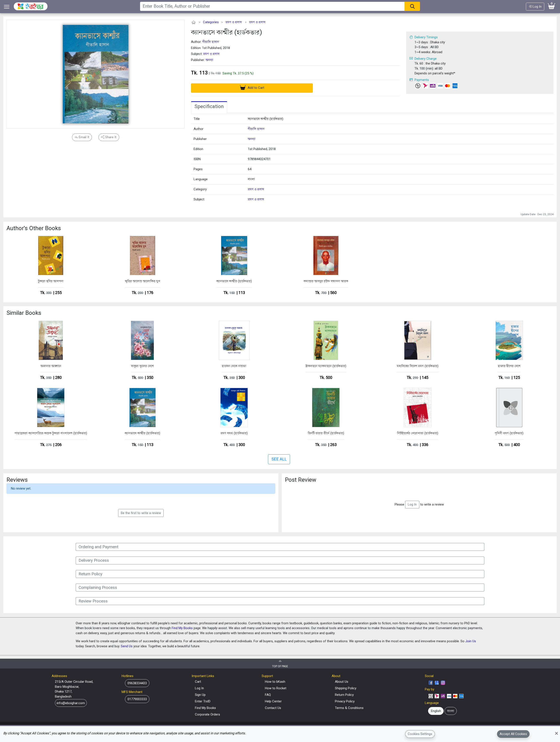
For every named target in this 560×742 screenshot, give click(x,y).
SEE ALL (279, 459)
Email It (83, 137)
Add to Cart (255, 88)
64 (249, 169)
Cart (198, 682)
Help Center (273, 701)
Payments (422, 80)
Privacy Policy (345, 701)
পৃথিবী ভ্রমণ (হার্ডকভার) (509, 433)
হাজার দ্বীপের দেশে (509, 366)
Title (197, 119)
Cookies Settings (420, 734)
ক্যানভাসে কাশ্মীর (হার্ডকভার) (226, 32)
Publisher (200, 139)
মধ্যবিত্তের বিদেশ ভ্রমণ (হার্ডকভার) (417, 366)
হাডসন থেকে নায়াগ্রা (234, 366)
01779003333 (137, 699)
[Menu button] (6, 6)
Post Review (300, 479)
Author (198, 129)
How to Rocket (275, 688)
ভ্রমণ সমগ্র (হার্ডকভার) (234, 433)
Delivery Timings (426, 37)
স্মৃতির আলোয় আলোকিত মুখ (142, 281)
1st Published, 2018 (262, 149)
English (436, 711)
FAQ (268, 695)
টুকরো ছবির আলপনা (50, 281)
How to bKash (275, 682)
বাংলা (251, 179)
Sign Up (200, 695)
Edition (198, 149)
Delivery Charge (426, 59)
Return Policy (344, 695)
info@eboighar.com (71, 703)
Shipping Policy (345, 688)
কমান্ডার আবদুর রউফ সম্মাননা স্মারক (326, 281)
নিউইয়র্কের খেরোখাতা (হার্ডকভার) (417, 433)
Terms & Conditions (349, 708)
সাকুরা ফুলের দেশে (142, 366)
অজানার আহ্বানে (50, 366)
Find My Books (182, 628)
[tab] (209, 107)
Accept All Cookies (513, 734)
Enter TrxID (202, 701)
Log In (537, 7)
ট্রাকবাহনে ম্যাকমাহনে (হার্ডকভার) (326, 366)
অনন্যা (209, 60)
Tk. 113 (199, 72)
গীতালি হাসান (210, 42)
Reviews (17, 479)
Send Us (127, 646)
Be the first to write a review (141, 513)
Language (201, 179)
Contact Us (273, 708)
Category (200, 189)
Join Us (470, 641)
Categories (211, 22)
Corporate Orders (207, 714)
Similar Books (24, 313)
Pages (198, 169)
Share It (110, 137)
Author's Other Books (34, 228)
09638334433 (137, 683)
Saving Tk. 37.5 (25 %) (238, 73)
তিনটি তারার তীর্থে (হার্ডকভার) (326, 433)
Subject (199, 199)
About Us (341, 682)
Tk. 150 (215, 73)
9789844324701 (259, 159)
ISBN (197, 159)
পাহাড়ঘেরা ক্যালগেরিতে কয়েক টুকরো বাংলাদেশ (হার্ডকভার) (51, 433)
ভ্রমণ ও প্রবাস (234, 22)
